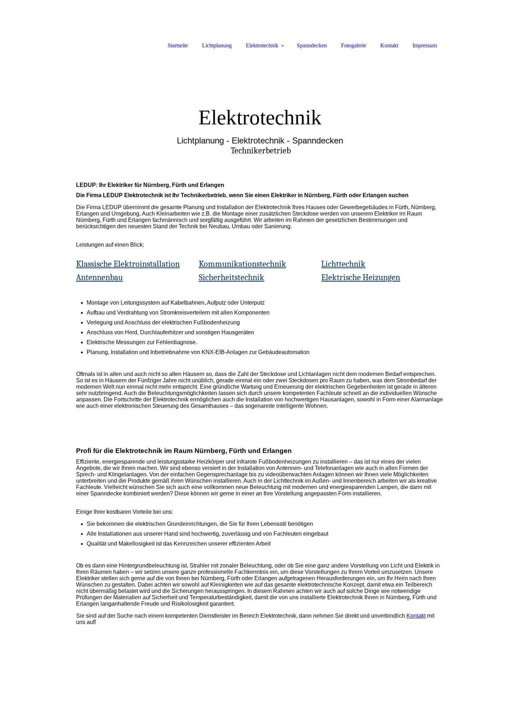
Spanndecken (312, 45)
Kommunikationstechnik (242, 264)
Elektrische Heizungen (360, 277)
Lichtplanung (217, 45)
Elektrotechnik (262, 45)
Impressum (424, 45)
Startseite (178, 45)
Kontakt (416, 616)
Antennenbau (99, 277)
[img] (260, 108)
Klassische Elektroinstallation (128, 264)
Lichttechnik (343, 264)
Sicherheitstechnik (231, 277)
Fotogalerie (353, 45)
